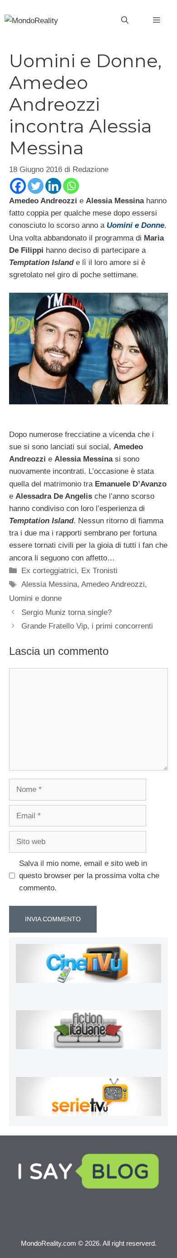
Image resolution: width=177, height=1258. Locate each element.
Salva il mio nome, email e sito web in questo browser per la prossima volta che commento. (89, 875)
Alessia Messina (49, 584)
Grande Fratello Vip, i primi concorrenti (87, 626)
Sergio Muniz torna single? (66, 612)
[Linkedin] (53, 186)
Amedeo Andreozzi (113, 584)
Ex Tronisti (99, 570)
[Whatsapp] (71, 186)
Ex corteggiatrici (49, 570)
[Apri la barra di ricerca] (125, 20)
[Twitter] (36, 186)
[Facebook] (18, 186)
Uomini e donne (35, 598)
